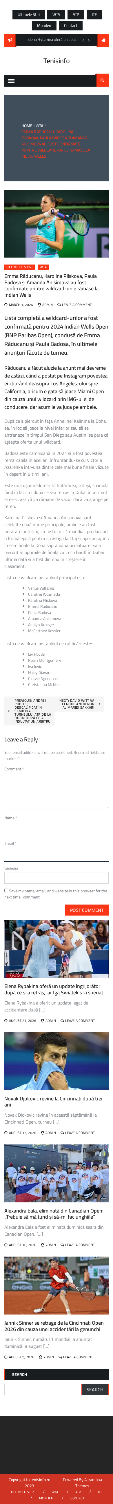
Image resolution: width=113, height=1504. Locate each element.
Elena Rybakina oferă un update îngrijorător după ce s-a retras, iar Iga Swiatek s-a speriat (53, 989)
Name (10, 818)
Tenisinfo (56, 60)
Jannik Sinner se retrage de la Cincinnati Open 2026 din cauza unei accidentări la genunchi (54, 1326)
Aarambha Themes (88, 1483)
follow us (103, 40)
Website (11, 869)
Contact (70, 25)
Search (102, 80)
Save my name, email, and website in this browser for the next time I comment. (55, 894)
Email (10, 843)
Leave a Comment (77, 304)
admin (47, 304)
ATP (76, 14)
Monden (44, 25)
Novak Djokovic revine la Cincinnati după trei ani (53, 1102)
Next (89, 40)
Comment (14, 769)
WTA (56, 14)
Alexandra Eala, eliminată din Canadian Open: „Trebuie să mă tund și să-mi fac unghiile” (53, 1214)
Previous (83, 40)
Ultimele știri (29, 14)
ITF (94, 14)
